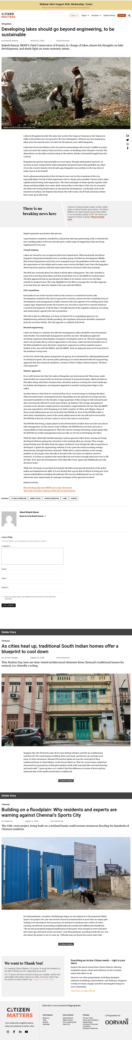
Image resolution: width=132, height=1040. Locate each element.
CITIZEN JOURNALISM (18, 498)
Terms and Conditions (90, 1020)
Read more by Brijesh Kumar (32, 516)
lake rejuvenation (51, 498)
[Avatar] (9, 518)
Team (45, 1020)
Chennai (6, 641)
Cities (73, 15)
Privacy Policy (88, 1018)
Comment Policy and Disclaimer (90, 1025)
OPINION (74, 498)
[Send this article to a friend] (127, 135)
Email (5, 578)
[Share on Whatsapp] (128, 144)
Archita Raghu (11, 657)
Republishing (87, 1022)
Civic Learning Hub (69, 1022)
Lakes (65, 498)
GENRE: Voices (35, 498)
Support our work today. (43, 979)
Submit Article (109, 15)
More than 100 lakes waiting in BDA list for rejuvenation (49, 491)
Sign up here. (74, 1005)
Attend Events (68, 1020)
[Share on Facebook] (127, 148)
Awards (45, 1022)
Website (5, 588)
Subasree (8, 821)
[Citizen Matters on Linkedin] (20, 1032)
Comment (6, 546)
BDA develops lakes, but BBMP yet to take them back (48, 487)
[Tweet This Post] (127, 140)
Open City (66, 1024)
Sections (95, 15)
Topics (84, 15)
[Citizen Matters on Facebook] (14, 1032)
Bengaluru (6, 24)
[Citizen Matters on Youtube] (26, 1032)
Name (4, 569)
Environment (63, 40)
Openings (46, 1024)
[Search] (129, 15)
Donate (122, 15)
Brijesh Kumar (11, 40)
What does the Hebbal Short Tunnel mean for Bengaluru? (66, 8)
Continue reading (66, 781)
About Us (46, 1018)
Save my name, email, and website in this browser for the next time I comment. (30, 598)
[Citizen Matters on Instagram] (8, 1032)
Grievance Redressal (90, 1028)
